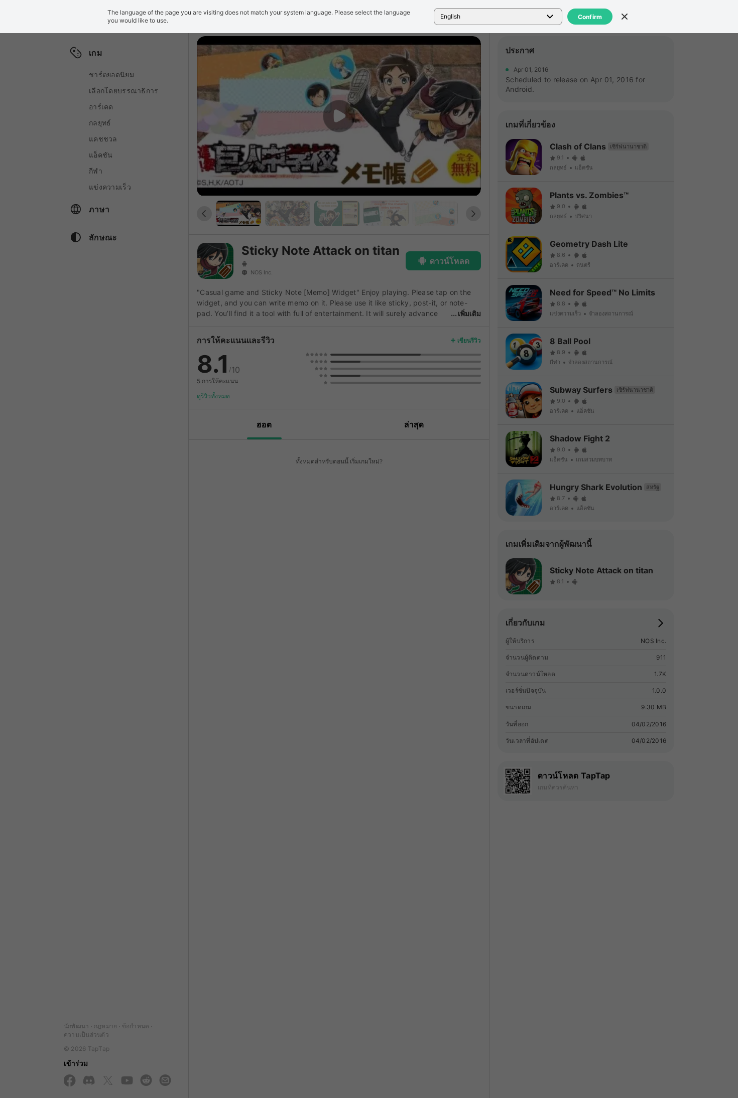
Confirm (590, 17)
